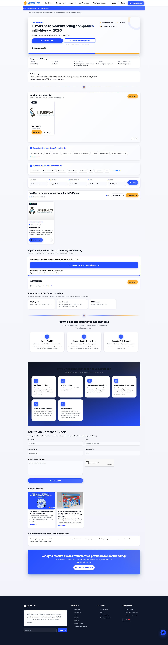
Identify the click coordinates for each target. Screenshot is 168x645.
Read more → (33, 524)
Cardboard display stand (81, 153)
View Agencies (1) (39, 48)
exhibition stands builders (119, 153)
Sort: (108, 195)
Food (106, 171)
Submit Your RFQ (48, 41)
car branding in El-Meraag (73, 12)
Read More (34, 157)
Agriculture (99, 171)
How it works (104, 609)
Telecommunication (48, 171)
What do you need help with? (36, 459)
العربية (125, 619)
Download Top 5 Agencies (81, 40)
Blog (75, 615)
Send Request (56, 480)
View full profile (48, 286)
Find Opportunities (99, 3)
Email (86, 439)
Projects (76, 620)
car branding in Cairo (59, 12)
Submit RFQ (133, 195)
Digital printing (104, 153)
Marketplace (60, 3)
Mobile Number (89, 449)
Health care (83, 171)
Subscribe (62, 630)
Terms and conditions (80, 626)
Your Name (31, 439)
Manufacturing (72, 171)
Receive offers (104, 615)
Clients (76, 618)
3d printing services (36, 153)
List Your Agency (84, 3)
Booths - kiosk (67, 153)
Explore (102, 612)
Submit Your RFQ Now (85, 567)
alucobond (56, 153)
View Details (37, 240)
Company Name (32, 449)
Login (123, 3)
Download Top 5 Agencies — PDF (85, 265)
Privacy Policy (78, 623)
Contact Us (77, 612)
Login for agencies (131, 615)
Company (71, 3)
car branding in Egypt (46, 12)
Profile (46, 132)
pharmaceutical (35, 171)
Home (29, 12)
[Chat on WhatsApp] (163, 632)
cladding (94, 153)
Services (48, 3)
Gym (91, 171)
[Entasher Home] (32, 3)
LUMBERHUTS (36, 126)
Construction (61, 171)
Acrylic (48, 153)
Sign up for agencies (132, 612)
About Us (77, 609)
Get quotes (132, 96)
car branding (35, 12)
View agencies (37, 8)
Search (134, 182)
